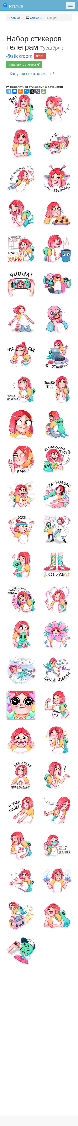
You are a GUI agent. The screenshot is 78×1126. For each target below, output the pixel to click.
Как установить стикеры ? (32, 73)
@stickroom (19, 55)
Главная (15, 18)
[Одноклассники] (20, 91)
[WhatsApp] (43, 91)
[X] (32, 91)
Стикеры (36, 18)
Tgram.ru (15, 6)
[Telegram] (8, 91)
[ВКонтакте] (14, 91)
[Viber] (37, 91)
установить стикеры (23, 64)
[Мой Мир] (26, 91)
